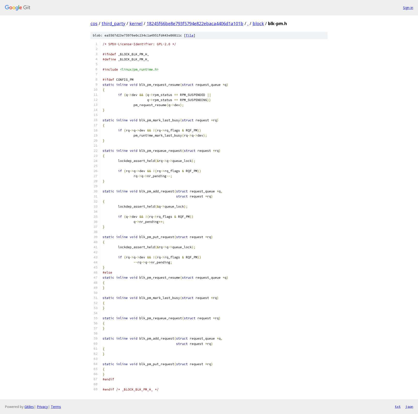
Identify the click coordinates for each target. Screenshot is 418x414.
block (258, 23)
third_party (113, 23)
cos (93, 23)
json (409, 406)
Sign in (408, 7)
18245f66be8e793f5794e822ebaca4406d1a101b (195, 23)
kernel (135, 23)
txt (398, 406)
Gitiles (29, 406)
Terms (56, 406)
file (190, 35)
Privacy (42, 406)
